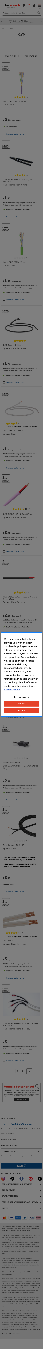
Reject (21, 703)
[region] (21, 674)
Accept (21, 710)
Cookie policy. (12, 689)
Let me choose (21, 697)
